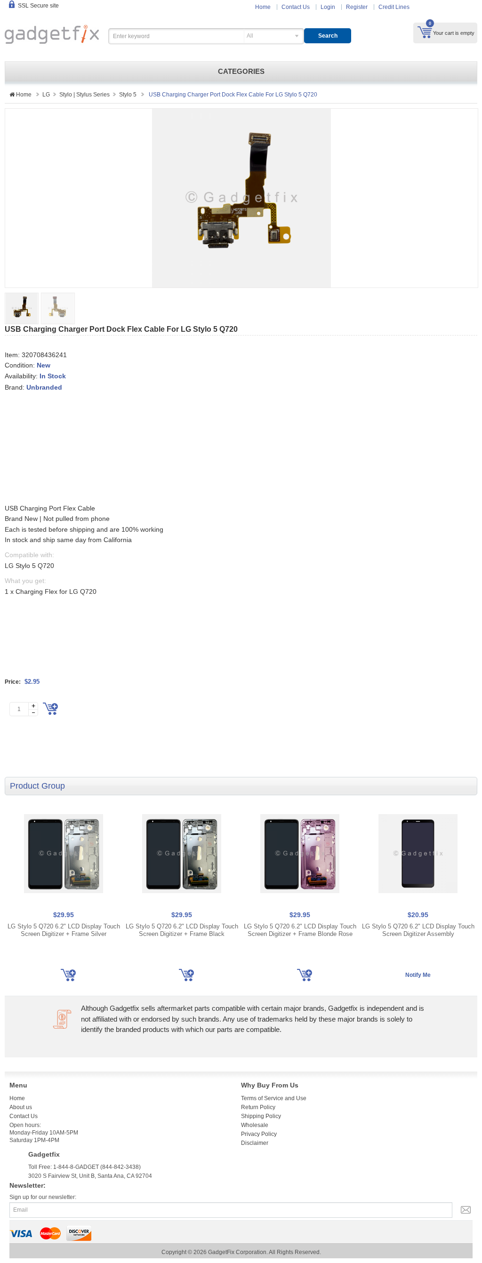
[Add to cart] (50, 708)
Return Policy (258, 1107)
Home (263, 7)
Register (357, 7)
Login (328, 7)
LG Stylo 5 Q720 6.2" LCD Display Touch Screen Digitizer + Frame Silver (64, 930)
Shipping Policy (261, 1116)
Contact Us (295, 7)
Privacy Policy (259, 1134)
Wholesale (254, 1125)
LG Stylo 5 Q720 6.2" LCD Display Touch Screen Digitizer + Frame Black (182, 930)
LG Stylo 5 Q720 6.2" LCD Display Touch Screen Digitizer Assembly (418, 930)
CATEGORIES (241, 71)
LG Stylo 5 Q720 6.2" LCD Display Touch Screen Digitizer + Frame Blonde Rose (300, 930)
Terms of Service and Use (273, 1098)
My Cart (425, 32)
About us (20, 1107)
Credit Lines (394, 7)
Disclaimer (254, 1143)
